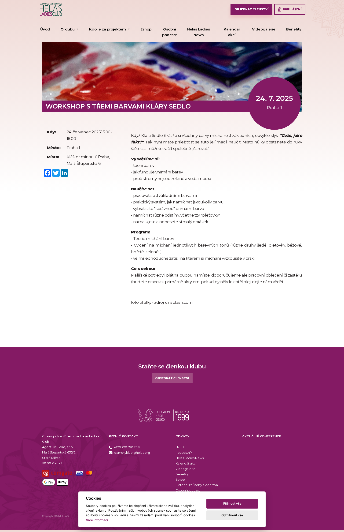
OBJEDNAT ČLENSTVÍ (251, 9)
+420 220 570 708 (126, 447)
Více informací (97, 520)
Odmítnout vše (232, 515)
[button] (69, 29)
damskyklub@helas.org (131, 452)
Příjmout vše (232, 503)
